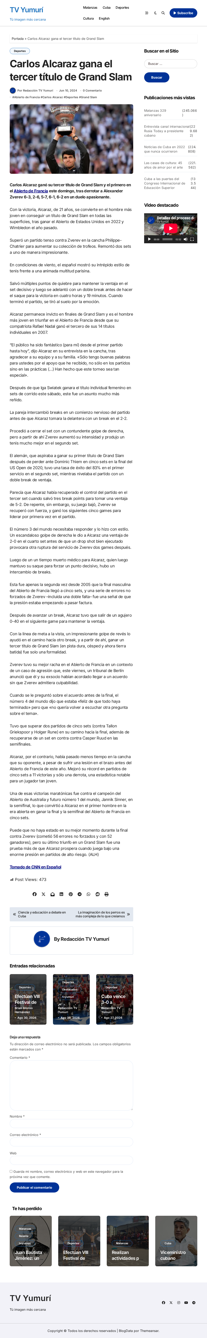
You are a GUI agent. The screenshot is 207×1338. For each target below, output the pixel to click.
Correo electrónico (25, 1135)
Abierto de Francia (27, 97)
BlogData (126, 1331)
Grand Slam (89, 97)
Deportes (122, 7)
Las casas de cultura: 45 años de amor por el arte (163, 165)
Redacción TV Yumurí (85, 939)
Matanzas (90, 7)
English (104, 18)
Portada (18, 39)
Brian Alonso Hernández (24, 1010)
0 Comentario (92, 90)
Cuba (107, 7)
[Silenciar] (186, 239)
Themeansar (149, 1331)
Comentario (20, 1058)
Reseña (23, 1236)
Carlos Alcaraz (52, 97)
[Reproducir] (149, 239)
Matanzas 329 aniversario (155, 113)
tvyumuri (68, 996)
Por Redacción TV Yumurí (35, 90)
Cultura (88, 18)
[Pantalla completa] (192, 239)
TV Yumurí (26, 9)
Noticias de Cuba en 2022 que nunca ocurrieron (164, 149)
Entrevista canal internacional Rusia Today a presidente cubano (167, 130)
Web (13, 1153)
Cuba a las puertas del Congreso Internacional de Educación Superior (164, 183)
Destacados (69, 989)
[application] (170, 228)
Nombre (17, 1116)
